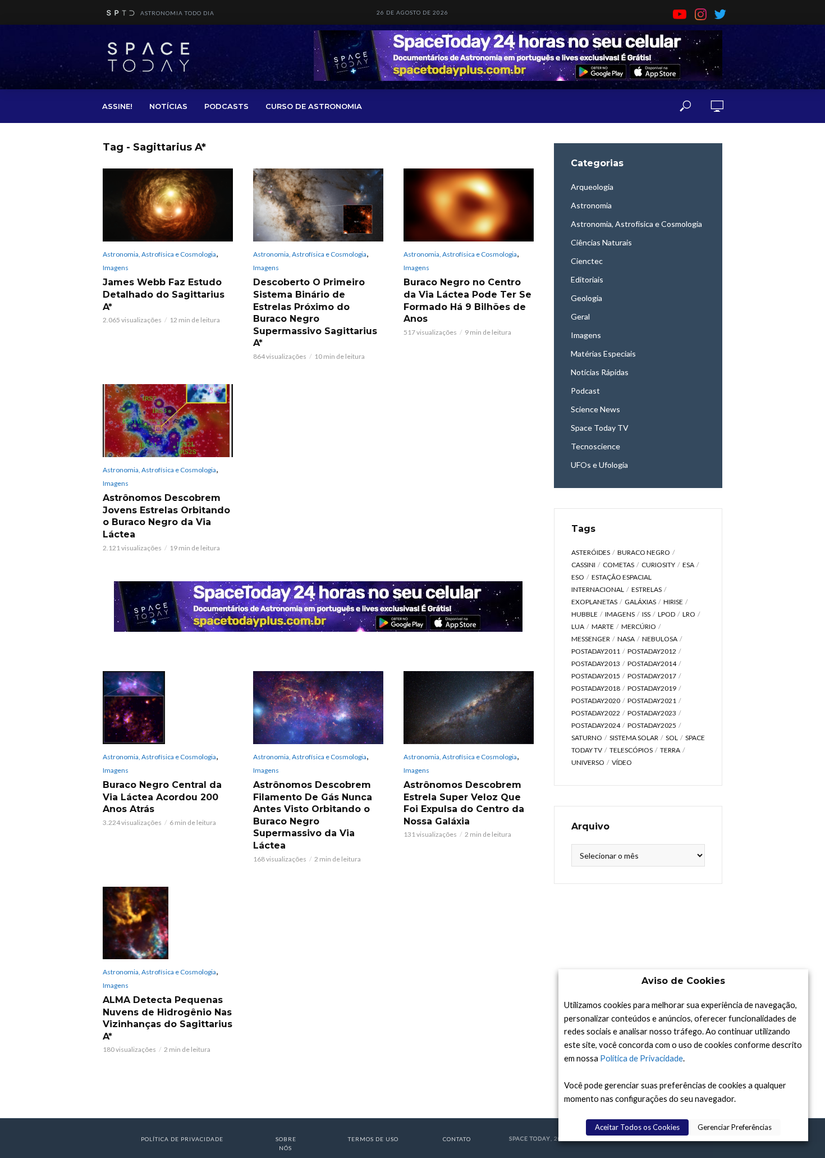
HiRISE (673, 602)
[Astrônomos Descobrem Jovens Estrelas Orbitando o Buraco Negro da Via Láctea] (168, 420)
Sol (672, 737)
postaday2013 (595, 663)
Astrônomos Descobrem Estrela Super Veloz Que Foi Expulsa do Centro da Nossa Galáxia (464, 803)
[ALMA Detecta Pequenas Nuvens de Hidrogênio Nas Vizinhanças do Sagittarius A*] (168, 923)
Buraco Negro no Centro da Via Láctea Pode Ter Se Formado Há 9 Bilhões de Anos (467, 300)
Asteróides (590, 552)
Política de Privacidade (641, 1058)
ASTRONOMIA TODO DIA (177, 13)
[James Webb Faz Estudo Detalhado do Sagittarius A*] (168, 204)
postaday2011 (595, 651)
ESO (577, 577)
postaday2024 (595, 725)
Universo (587, 762)
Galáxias (640, 602)
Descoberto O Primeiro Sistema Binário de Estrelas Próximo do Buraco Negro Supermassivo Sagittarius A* (315, 312)
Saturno (586, 737)
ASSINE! (117, 106)
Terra (670, 750)
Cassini (583, 564)
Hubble (584, 614)
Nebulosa (659, 639)
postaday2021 (651, 700)
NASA (626, 639)
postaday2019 (651, 688)
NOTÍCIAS (168, 106)
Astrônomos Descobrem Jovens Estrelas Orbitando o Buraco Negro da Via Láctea (166, 516)
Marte (603, 626)
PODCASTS (226, 106)
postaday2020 (595, 700)
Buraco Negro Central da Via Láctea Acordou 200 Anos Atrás (162, 796)
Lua (577, 626)
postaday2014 (651, 663)
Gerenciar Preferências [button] (735, 1127)
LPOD (666, 614)
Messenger (590, 639)
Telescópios (631, 750)
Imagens (116, 267)
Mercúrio (638, 626)
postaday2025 (651, 725)
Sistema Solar (633, 737)
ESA (688, 564)
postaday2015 (595, 676)
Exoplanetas (594, 602)
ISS (646, 614)
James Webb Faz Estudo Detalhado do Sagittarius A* (163, 294)
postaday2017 (651, 676)
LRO (688, 614)
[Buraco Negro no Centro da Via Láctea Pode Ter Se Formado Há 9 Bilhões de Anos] (469, 204)
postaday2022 (595, 713)
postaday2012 (651, 651)
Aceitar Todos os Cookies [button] (637, 1127)
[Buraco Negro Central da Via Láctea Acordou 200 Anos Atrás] (168, 708)
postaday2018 (595, 688)
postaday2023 (651, 713)
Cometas (618, 564)
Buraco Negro (643, 552)
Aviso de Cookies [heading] (683, 980)
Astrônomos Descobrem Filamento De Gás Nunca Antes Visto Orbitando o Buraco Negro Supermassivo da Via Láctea (312, 815)
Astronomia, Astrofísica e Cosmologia (159, 254)
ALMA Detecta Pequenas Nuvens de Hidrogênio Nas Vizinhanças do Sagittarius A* (167, 1018)
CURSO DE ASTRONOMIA (313, 106)
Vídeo (622, 762)
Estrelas (646, 589)
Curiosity (658, 564)
